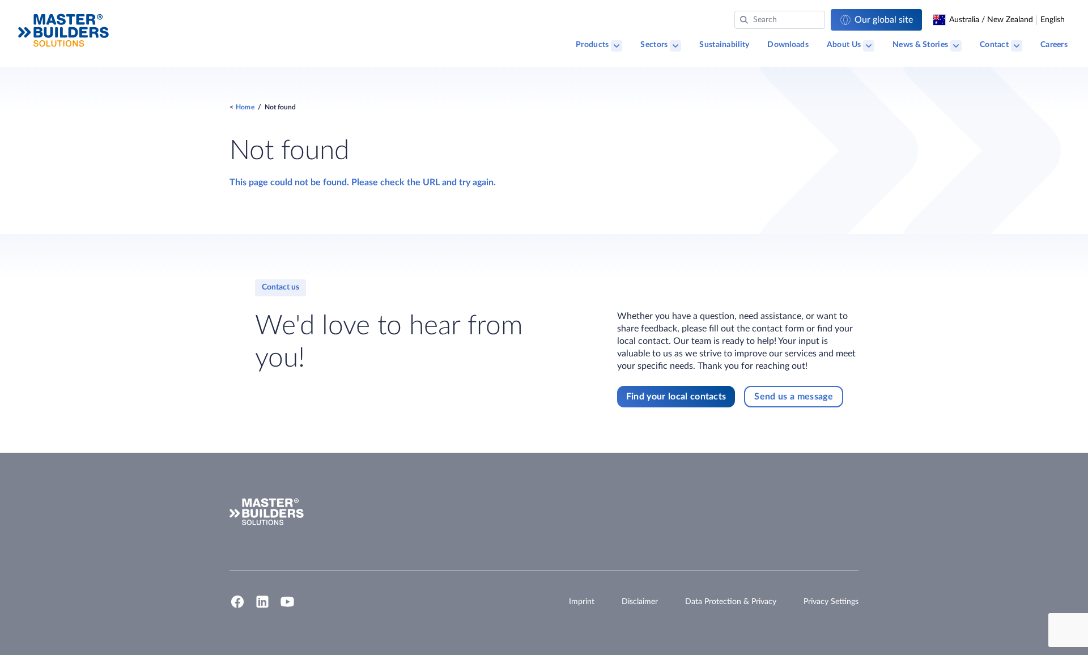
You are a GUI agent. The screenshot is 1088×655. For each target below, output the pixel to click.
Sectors (654, 45)
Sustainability (724, 45)
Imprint (581, 602)
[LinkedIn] (262, 607)
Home (245, 107)
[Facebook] (237, 607)
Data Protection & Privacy (730, 602)
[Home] (63, 30)
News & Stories (920, 45)
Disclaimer (640, 602)
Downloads (788, 45)
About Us (844, 45)
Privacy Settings (831, 602)
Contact (994, 45)
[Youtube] (287, 607)
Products (592, 45)
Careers (1054, 45)
